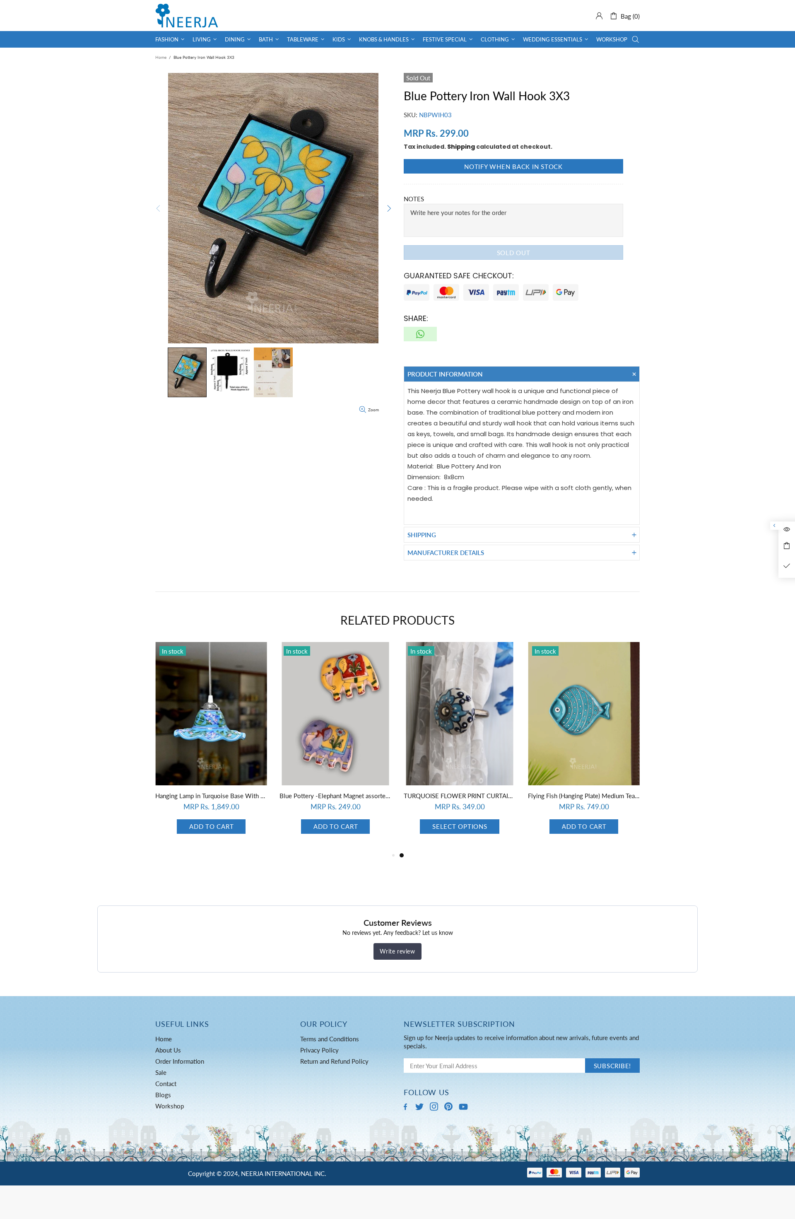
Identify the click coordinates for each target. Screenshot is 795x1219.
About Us (168, 1050)
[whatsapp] (420, 334)
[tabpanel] (211, 746)
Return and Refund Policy (334, 1061)
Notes (414, 199)
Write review (397, 951)
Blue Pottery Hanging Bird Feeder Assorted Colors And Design (335, 795)
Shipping (461, 146)
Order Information (179, 1061)
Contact (165, 1083)
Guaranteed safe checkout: (459, 275)
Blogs (163, 1094)
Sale (160, 1072)
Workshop (169, 1106)
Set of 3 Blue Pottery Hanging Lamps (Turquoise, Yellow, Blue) (211, 795)
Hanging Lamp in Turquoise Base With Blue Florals (460, 795)
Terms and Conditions (329, 1039)
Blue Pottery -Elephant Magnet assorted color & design (584, 795)
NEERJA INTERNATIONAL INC (186, 15)
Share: (416, 318)
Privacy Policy (319, 1050)
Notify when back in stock (513, 166)
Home (160, 57)
